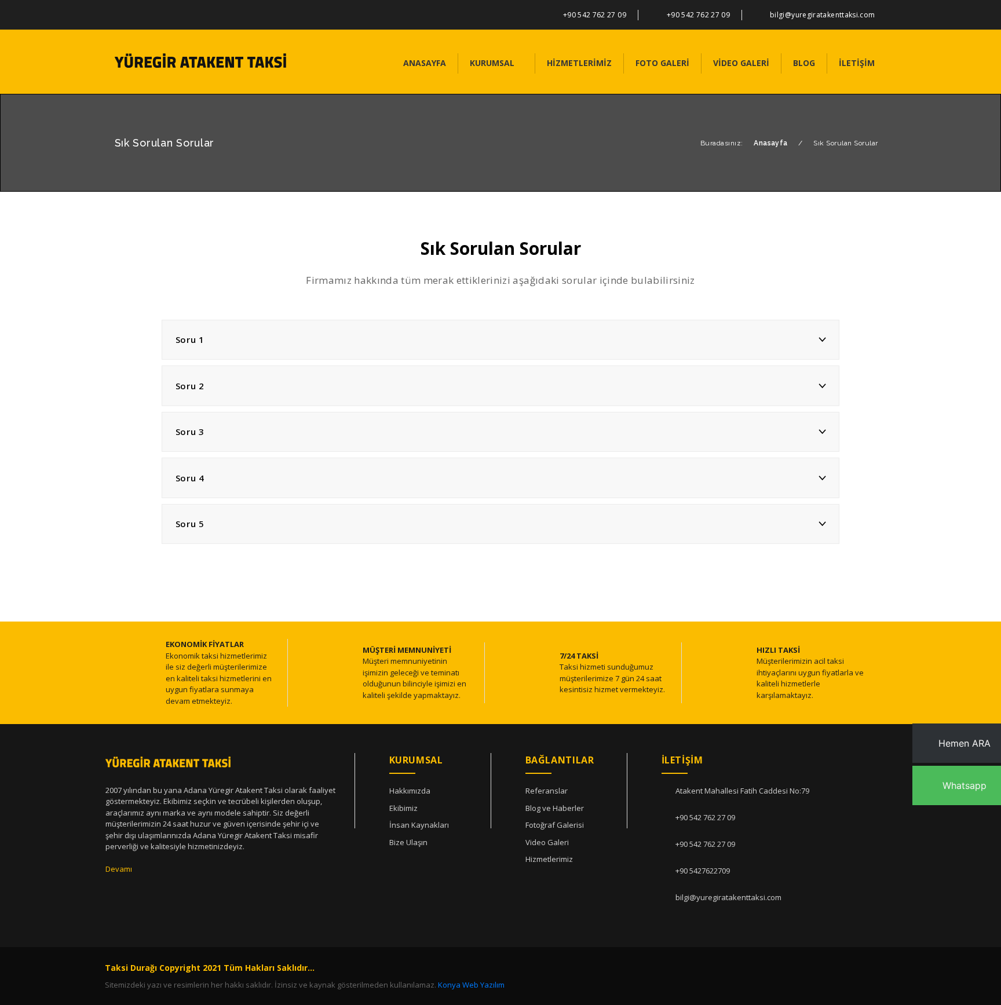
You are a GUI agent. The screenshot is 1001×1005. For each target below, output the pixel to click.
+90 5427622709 (702, 870)
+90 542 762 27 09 (594, 15)
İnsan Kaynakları (419, 825)
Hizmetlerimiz (549, 859)
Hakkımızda (409, 790)
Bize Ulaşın (408, 842)
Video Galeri (547, 842)
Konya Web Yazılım (471, 985)
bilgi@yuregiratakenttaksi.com (822, 15)
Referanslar (546, 790)
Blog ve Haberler (554, 808)
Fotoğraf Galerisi (554, 825)
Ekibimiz (403, 808)
